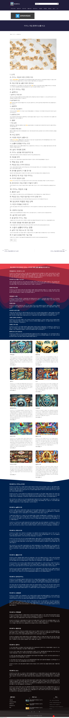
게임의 (16, 139)
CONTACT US (12, 705)
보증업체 (40, 8)
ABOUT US (11, 703)
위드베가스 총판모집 (15, 628)
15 (39, 711)
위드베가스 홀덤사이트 (15, 555)
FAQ (10, 707)
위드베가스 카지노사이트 (17, 484)
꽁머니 (54, 8)
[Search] (58, 4)
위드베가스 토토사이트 (15, 530)
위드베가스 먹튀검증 (15, 612)
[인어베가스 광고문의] (22, 18)
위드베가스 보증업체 (15, 593)
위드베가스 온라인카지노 (16, 576)
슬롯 (11, 102)
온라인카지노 (35, 8)
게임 (32, 85)
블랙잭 (18, 111)
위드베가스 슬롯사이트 (15, 507)
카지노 (14, 139)
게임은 (14, 79)
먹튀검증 (45, 8)
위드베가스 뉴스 (13, 670)
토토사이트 (24, 8)
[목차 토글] (14, 240)
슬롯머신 (17, 79)
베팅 (27, 125)
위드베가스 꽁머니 (14, 644)
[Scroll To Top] (54, 716)
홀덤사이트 (29, 8)
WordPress (5, 717)
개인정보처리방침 (12, 701)
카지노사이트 (13, 8)
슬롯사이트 (19, 8)
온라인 (11, 180)
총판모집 (49, 8)
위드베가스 (17, 4)
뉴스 (57, 8)
